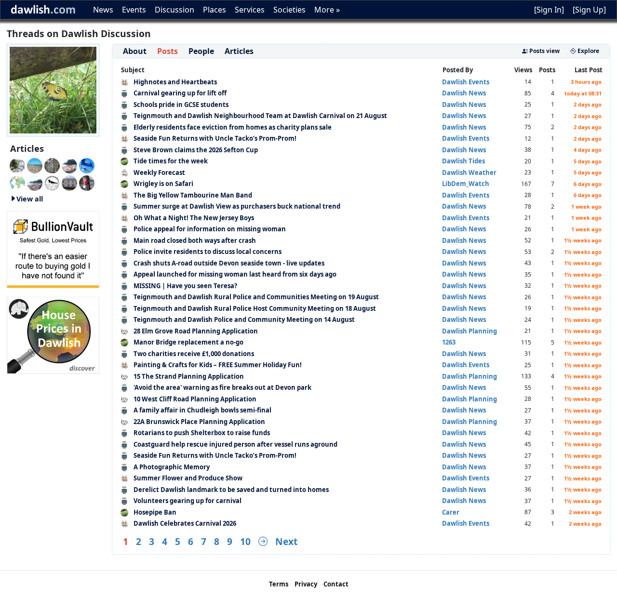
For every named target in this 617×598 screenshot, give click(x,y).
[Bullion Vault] (53, 248)
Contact (336, 584)
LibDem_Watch (465, 183)
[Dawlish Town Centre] (17, 164)
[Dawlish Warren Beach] (34, 164)
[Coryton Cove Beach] (69, 164)
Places (214, 9)
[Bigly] (53, 334)
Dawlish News (464, 93)
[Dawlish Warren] (86, 164)
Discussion (174, 9)
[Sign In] (549, 9)
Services (250, 9)
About (135, 51)
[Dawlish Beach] (34, 182)
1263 (449, 342)
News (103, 9)
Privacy (306, 584)
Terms (278, 584)
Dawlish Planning (469, 331)
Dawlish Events (465, 82)
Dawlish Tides (463, 161)
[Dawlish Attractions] (69, 182)
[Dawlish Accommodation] (52, 164)
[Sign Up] (589, 9)
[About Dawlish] (17, 182)
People (201, 51)
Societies (289, 9)
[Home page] (53, 89)
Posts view (544, 51)
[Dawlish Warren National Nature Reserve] (52, 182)
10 (245, 541)
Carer (450, 512)
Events (134, 9)
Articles (239, 51)
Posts (167, 51)
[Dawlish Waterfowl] (86, 182)
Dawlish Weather (469, 172)
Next (286, 541)
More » (327, 9)
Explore (587, 51)
